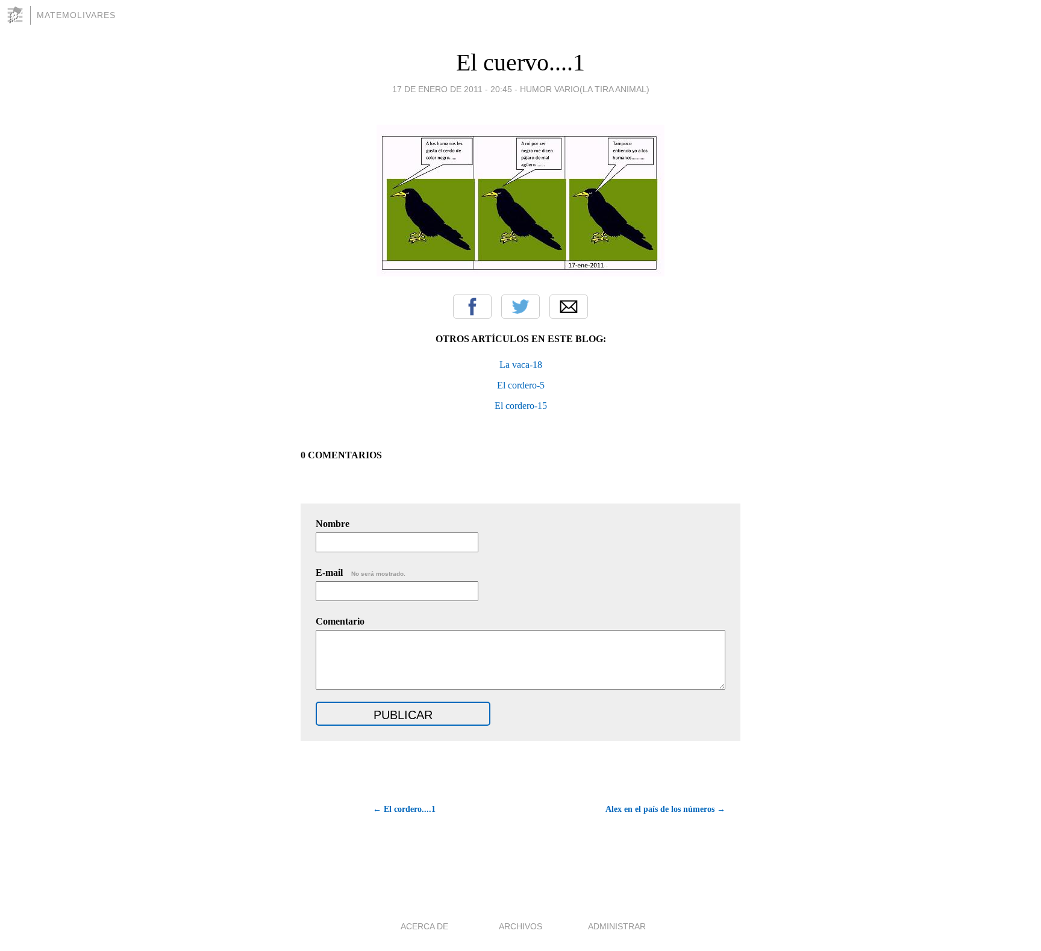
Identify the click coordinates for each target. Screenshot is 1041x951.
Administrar (617, 926)
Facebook (472, 307)
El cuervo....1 (520, 62)
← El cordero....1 (404, 809)
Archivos (520, 926)
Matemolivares (76, 15)
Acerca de (424, 926)
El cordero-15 (521, 406)
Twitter (520, 307)
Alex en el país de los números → (665, 809)
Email (568, 307)
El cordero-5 (521, 385)
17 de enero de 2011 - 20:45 (452, 89)
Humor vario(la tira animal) (584, 89)
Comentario (340, 621)
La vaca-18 (520, 365)
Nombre (332, 524)
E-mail (360, 572)
